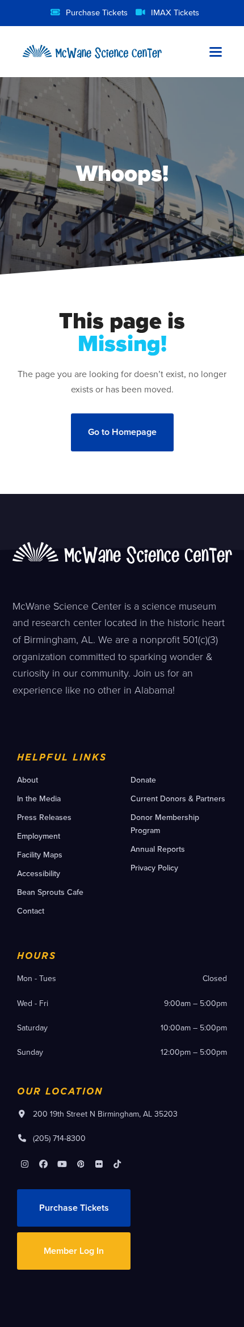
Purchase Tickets (97, 12)
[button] (215, 52)
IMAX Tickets (175, 12)
